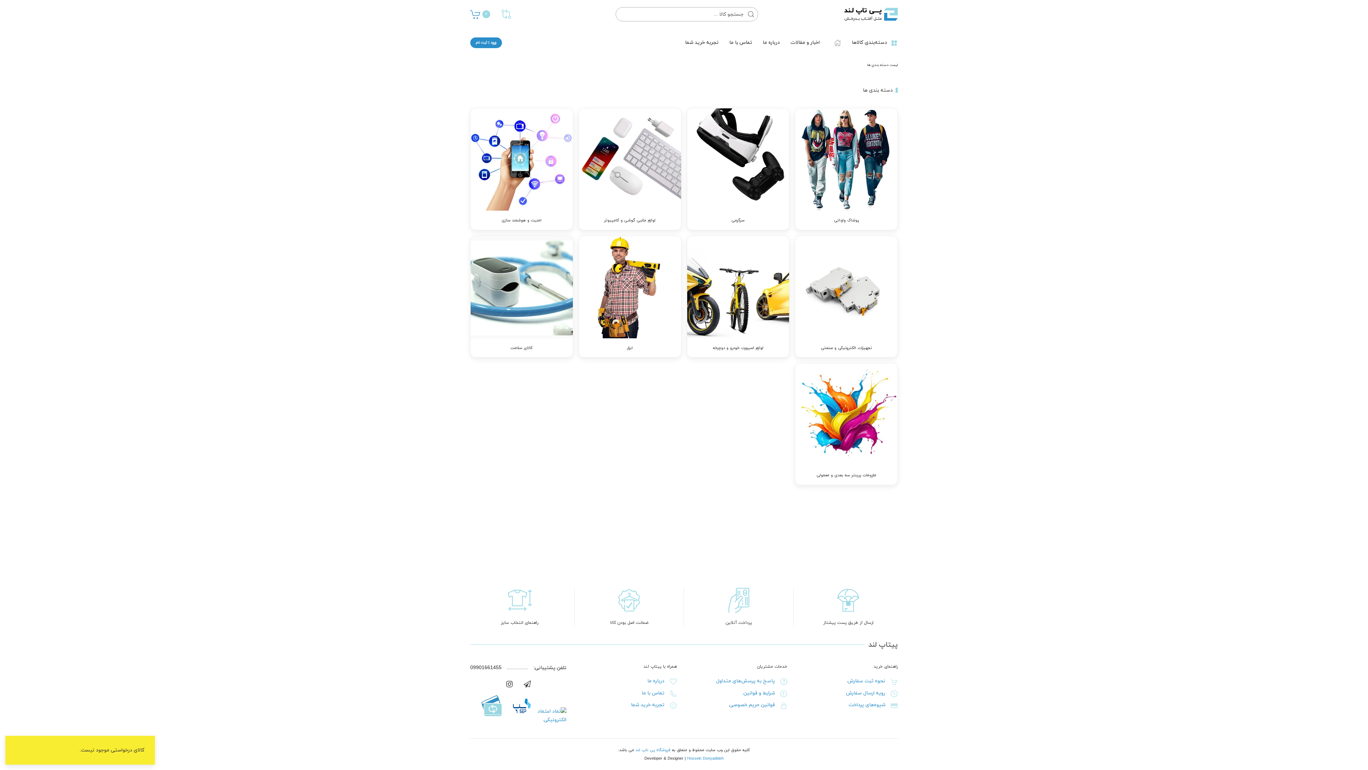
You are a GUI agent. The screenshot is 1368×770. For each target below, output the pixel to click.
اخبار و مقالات (805, 42)
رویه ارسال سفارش (865, 693)
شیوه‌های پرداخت (867, 705)
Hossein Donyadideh (705, 758)
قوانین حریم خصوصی (752, 705)
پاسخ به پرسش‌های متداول (745, 681)
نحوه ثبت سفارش (866, 681)
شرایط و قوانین (759, 693)
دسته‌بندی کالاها (869, 42)
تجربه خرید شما (702, 42)
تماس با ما (740, 42)
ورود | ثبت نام (486, 42)
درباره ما (771, 42)
